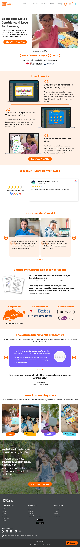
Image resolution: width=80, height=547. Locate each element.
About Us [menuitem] (57, 509)
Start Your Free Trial (15, 42)
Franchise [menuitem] (44, 4)
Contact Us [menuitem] (57, 516)
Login (68, 4)
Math (24, 55)
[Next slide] (74, 237)
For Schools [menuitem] (5, 518)
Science (33, 55)
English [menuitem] (4, 513)
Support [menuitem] (30, 511)
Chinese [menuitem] (4, 516)
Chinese (55, 55)
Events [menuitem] (56, 511)
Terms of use (45, 544)
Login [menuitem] (29, 509)
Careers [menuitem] (56, 513)
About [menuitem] (52, 4)
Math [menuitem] (3, 509)
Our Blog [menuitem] (30, 513)
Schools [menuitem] (35, 4)
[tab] (37, 259)
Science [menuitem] (4, 511)
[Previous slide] (6, 237)
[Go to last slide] (6, 357)
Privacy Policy (34, 544)
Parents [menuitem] (24, 4)
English (44, 55)
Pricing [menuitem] (59, 4)
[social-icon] (3, 531)
